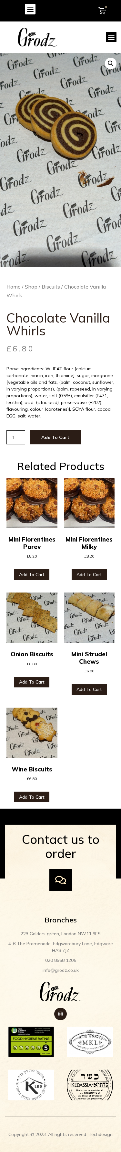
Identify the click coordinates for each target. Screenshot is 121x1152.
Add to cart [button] (32, 574)
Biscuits (51, 286)
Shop (31, 286)
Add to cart (55, 437)
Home (13, 286)
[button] (30, 9)
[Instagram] (60, 1014)
